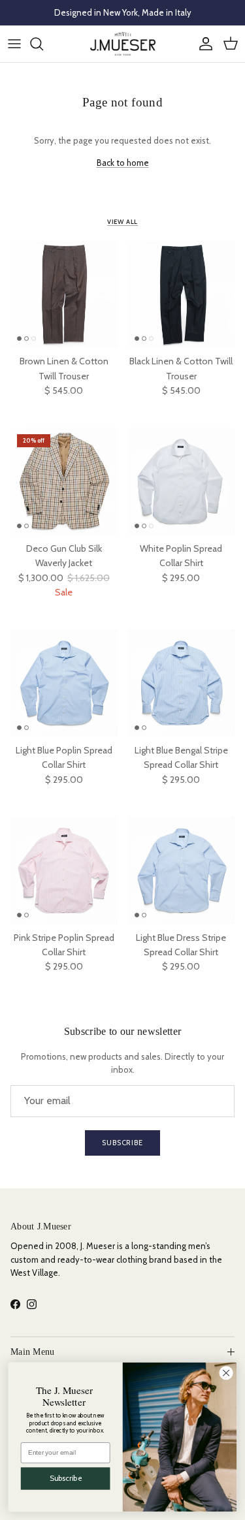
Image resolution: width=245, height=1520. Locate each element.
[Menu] (14, 43)
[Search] (43, 43)
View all (122, 221)
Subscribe (122, 1142)
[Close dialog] (226, 1372)
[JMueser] (122, 43)
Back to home (123, 162)
